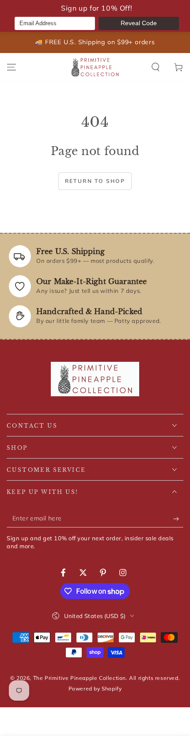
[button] (155, 67)
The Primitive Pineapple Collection (79, 678)
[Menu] (11, 67)
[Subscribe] (178, 518)
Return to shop (95, 181)
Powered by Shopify (95, 688)
